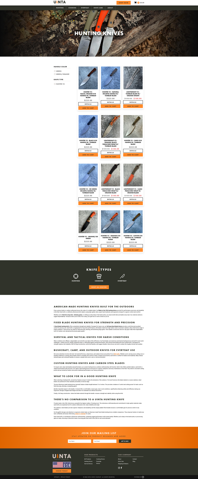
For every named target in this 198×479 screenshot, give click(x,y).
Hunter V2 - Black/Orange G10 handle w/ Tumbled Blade (88, 95)
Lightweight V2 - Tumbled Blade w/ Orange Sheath (133, 94)
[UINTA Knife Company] (62, 459)
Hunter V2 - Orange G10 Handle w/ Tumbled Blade (110, 237)
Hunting (60, 8)
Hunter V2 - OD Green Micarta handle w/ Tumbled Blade (88, 191)
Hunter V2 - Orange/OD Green (88, 237)
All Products (87, 459)
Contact (135, 459)
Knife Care (98, 8)
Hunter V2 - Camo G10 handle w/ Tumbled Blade (133, 142)
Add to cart (88, 108)
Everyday (85, 8)
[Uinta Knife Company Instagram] (119, 468)
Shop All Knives (99, 287)
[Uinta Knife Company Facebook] (121, 468)
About (110, 8)
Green (58, 71)
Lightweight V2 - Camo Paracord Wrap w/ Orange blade (133, 191)
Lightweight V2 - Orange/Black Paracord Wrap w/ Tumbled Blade (110, 143)
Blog (134, 461)
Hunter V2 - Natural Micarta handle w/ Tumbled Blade (110, 94)
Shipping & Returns (123, 463)
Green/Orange (62, 74)
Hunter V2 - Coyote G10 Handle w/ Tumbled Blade (133, 237)
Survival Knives (88, 463)
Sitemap (56, 477)
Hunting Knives (88, 461)
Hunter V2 (60, 84)
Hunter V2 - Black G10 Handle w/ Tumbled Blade (88, 142)
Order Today (62, 471)
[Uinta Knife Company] (60, 4)
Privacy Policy (65, 477)
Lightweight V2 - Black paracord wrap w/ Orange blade (110, 191)
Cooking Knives (100, 459)
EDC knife (117, 354)
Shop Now (123, 3)
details (88, 104)
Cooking (72, 8)
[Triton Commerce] (143, 477)
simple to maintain (80, 413)
